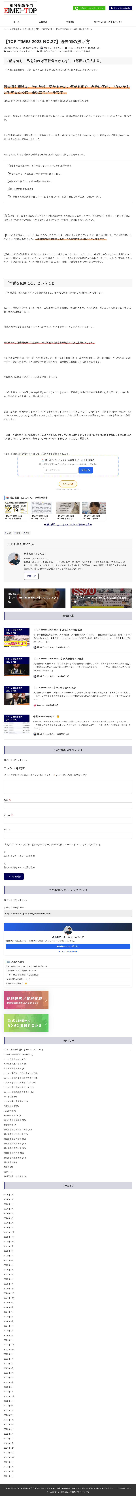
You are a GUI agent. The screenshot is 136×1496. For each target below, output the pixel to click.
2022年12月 (9, 1396)
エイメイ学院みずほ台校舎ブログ (18, 1078)
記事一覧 (31, 576)
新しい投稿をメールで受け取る (19, 867)
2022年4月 (9, 1429)
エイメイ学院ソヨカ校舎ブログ (17, 1082)
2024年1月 (9, 1340)
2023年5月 (9, 1373)
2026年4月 (9, 1213)
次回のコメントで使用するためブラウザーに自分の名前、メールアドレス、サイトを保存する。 (55, 844)
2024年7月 (9, 1312)
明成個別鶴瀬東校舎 (13, 1157)
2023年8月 (9, 1359)
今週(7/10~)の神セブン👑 (16, 983)
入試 (9, 533)
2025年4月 (9, 1269)
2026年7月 (9, 1199)
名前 (7, 799)
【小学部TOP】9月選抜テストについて (22, 970)
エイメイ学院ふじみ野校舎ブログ (18, 1073)
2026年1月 (9, 1227)
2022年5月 (9, 1424)
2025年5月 (9, 1265)
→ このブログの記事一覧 (68, 951)
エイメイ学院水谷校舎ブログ (16, 1087)
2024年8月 (9, 1307)
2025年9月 (9, 1246)
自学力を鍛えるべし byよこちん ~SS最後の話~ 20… (27, 966)
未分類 (7, 1167)
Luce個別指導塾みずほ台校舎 (17, 1054)
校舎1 (6, 1171)
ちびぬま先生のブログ (14, 1063)
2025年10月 (9, 1241)
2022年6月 (9, 1419)
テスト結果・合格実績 (14, 1101)
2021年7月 (9, 1471)
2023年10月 (9, 1349)
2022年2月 (9, 1438)
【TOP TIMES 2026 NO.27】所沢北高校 (22, 975)
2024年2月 (9, 1335)
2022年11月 (9, 1401)
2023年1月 (9, 1391)
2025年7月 (9, 1255)
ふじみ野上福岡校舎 (13, 1068)
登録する (85, 470)
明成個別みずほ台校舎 (14, 1134)
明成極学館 (9, 1162)
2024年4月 (9, 1326)
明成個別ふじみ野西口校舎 (15, 1129)
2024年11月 (9, 1293)
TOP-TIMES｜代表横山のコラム (21, 51)
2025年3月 (9, 1274)
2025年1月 (9, 1284)
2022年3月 (9, 1434)
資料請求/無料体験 (122, 8)
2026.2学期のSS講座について (18, 979)
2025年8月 (9, 1251)
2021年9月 (9, 1462)
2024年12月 (9, 1288)
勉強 (18, 533)
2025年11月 (9, 1237)
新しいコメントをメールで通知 (19, 855)
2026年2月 (9, 1222)
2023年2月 (9, 1387)
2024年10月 (9, 1298)
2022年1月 (9, 1443)
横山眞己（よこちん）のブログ (68, 937)
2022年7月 (9, 1415)
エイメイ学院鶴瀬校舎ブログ (16, 1092)
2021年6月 (9, 1476)
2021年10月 (9, 1457)
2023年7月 (9, 1363)
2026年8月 (9, 1194)
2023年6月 (9, 1368)
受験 (27, 533)
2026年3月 (9, 1218)
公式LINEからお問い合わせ (91, 8)
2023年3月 (9, 1382)
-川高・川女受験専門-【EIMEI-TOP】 (85, 48)
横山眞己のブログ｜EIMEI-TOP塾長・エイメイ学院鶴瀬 (65, 51)
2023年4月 (9, 1377)
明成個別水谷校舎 (12, 1153)
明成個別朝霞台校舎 (13, 1148)
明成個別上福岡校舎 (13, 1139)
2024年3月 (9, 1330)
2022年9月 (9, 1405)
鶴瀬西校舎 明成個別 (14, 1176)
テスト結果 (9, 1096)
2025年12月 (9, 1232)
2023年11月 (9, 1344)
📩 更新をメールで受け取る (68, 946)
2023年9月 (9, 1354)
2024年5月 (9, 1321)
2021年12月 (9, 1448)
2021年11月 (9, 1452)
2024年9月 (9, 1302)
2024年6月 (9, 1316)
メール (8, 814)
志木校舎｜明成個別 (13, 1120)
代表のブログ (10, 1106)
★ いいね (68, 483)
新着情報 (8, 1124)
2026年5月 (9, 1208)
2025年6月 (9, 1260)
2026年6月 (9, 1204)
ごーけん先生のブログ (14, 1059)
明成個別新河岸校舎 (13, 1143)
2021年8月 (9, 1466)
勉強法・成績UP (11, 1115)
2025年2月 (9, 1279)
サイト (7, 829)
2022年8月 (9, 1410)
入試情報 (8, 1110)
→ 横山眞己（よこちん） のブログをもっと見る (68, 524)
